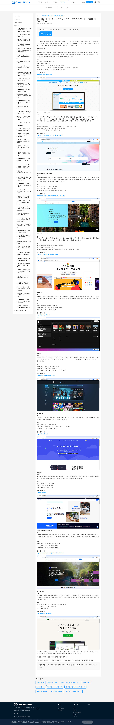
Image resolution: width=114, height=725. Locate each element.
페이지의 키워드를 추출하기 (74, 691)
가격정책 (47, 2)
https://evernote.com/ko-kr (44, 613)
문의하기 (72, 2)
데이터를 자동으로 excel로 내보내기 (75, 687)
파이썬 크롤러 (86, 682)
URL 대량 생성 (41, 682)
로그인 (83, 2)
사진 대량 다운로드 (42, 691)
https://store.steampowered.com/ (46, 375)
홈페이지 (39, 2)
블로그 (38, 15)
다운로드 (54, 2)
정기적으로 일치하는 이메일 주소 (70, 682)
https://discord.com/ (42, 434)
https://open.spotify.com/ (43, 314)
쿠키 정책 (75, 714)
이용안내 (62, 2)
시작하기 (50, 7)
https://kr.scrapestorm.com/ (44, 74)
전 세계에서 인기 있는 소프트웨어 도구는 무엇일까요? (53, 15)
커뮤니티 (75, 708)
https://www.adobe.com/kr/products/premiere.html (50, 553)
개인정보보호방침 (77, 712)
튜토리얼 (60, 707)
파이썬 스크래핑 (52, 682)
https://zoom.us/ (41, 492)
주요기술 (65, 7)
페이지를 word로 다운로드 (54, 687)
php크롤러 (40, 687)
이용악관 (75, 716)
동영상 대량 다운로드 (56, 691)
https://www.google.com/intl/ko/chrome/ (47, 254)
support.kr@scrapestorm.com (23, 716)
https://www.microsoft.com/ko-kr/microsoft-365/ (49, 135)
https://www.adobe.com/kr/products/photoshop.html (51, 195)
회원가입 (89, 2)
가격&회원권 (61, 708)
